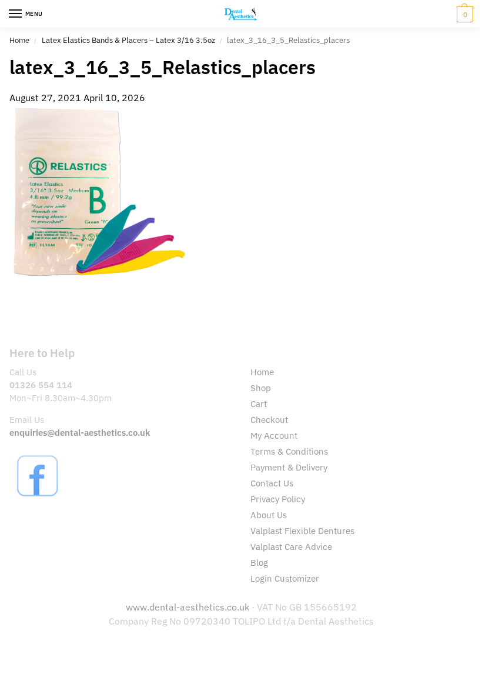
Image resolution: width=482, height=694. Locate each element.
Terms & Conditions (289, 451)
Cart (258, 403)
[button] (463, 14)
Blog (259, 562)
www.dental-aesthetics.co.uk (189, 607)
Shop (260, 387)
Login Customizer (284, 578)
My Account (273, 435)
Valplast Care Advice (291, 546)
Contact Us (271, 483)
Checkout (269, 419)
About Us (268, 514)
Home (19, 40)
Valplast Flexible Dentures (302, 530)
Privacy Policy (277, 499)
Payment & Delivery (288, 467)
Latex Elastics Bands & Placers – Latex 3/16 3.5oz (128, 40)
